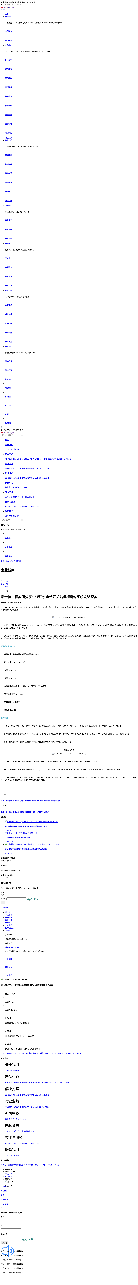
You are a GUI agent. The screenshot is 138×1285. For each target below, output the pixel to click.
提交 (3, 902)
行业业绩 (8, 140)
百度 (2, 1165)
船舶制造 (23, 468)
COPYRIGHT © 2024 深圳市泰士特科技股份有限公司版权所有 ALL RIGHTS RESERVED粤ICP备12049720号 (42, 1053)
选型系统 (8, 506)
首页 (7, 14)
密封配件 (59, 459)
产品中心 (8, 45)
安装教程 (23, 506)
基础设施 (8, 468)
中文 (4, 7)
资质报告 (16, 497)
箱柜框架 (45, 459)
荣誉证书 (8, 497)
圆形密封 (23, 459)
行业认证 (30, 497)
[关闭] (9, 1058)
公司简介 (8, 449)
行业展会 (23, 487)
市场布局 (16, 449)
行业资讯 (8, 487)
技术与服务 (9, 290)
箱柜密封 (37, 459)
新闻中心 (8, 206)
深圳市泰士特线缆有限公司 (15, 1165)
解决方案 (8, 138)
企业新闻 (16, 487)
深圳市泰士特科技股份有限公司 (38, 1165)
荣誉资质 (8, 243)
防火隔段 (67, 459)
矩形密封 (8, 459)
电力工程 (30, 468)
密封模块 (52, 459)
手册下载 (16, 506)
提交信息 (4, 1243)
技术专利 (23, 497)
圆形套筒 (30, 459)
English (11, 7)
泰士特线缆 (54, 1165)
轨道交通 (45, 468)
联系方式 (8, 516)
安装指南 (30, 506)
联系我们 (8, 346)
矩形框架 (16, 459)
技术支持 (37, 506)
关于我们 (8, 16)
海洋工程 (16, 468)
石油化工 (37, 468)
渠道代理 (16, 516)
